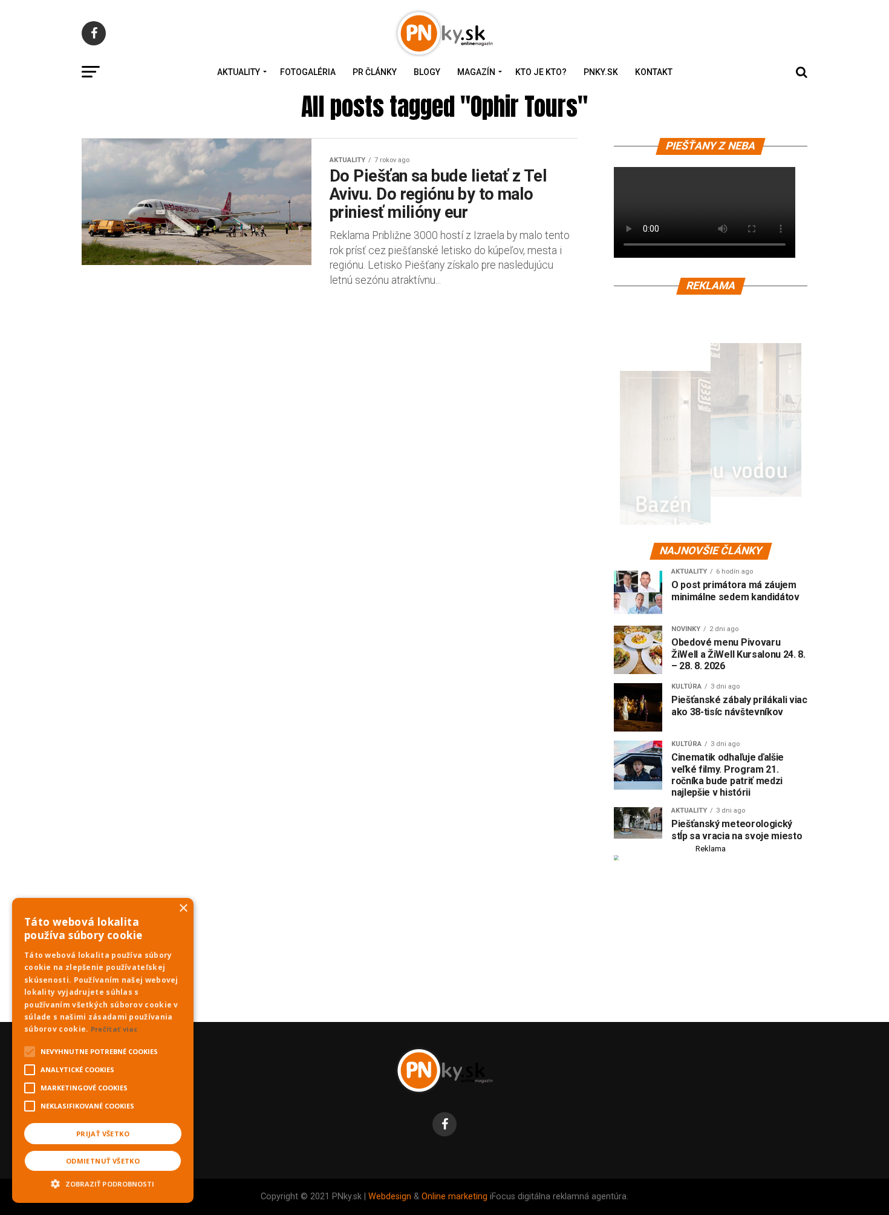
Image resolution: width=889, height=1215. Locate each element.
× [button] (182, 908)
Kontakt (653, 72)
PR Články (375, 72)
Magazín (476, 72)
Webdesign (389, 1196)
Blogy (427, 72)
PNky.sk (601, 72)
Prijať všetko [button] (102, 1133)
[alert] (103, 1050)
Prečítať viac (114, 1028)
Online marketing (454, 1196)
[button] (102, 1182)
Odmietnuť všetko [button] (103, 1160)
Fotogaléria (308, 72)
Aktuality (238, 72)
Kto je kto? (541, 72)
